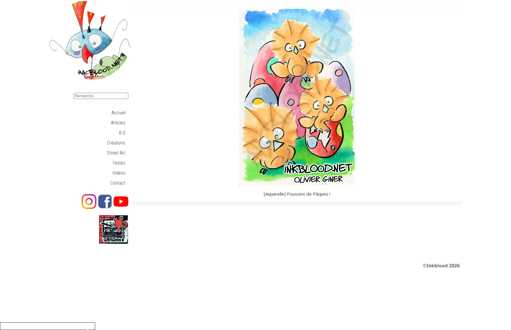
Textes (118, 163)
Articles (118, 123)
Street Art (116, 153)
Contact (117, 183)
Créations (116, 143)
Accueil (118, 113)
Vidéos (118, 173)
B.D (122, 133)
